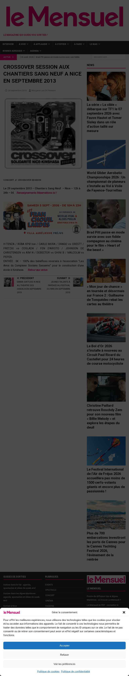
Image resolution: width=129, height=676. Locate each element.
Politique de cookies (48, 671)
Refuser (64, 654)
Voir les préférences (64, 664)
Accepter (65, 645)
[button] (124, 612)
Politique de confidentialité (75, 671)
